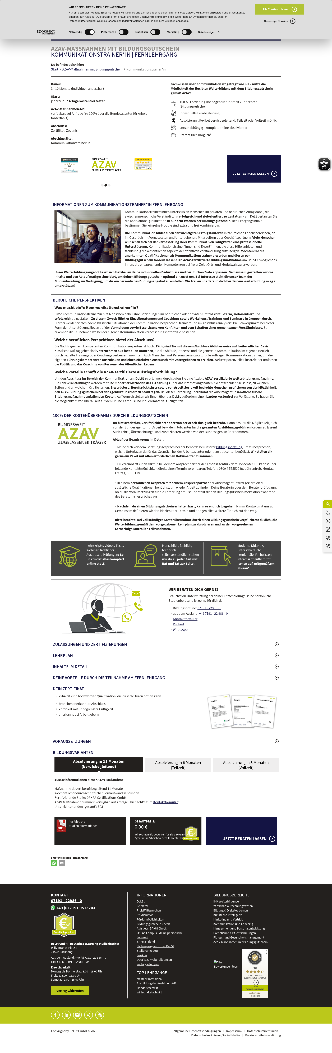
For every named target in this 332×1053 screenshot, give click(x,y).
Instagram (77, 1015)
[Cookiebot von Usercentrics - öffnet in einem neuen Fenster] (46, 32)
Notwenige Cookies (276, 21)
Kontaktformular (185, 619)
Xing (88, 1015)
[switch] (123, 32)
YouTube (99, 1015)
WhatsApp (180, 629)
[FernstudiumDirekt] (106, 164)
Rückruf (178, 624)
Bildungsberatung (229, 447)
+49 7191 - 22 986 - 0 (213, 613)
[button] (54, 863)
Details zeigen (206, 32)
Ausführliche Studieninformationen (83, 824)
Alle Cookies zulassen (275, 9)
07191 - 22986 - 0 (209, 608)
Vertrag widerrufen (70, 990)
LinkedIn (66, 1015)
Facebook (55, 1015)
